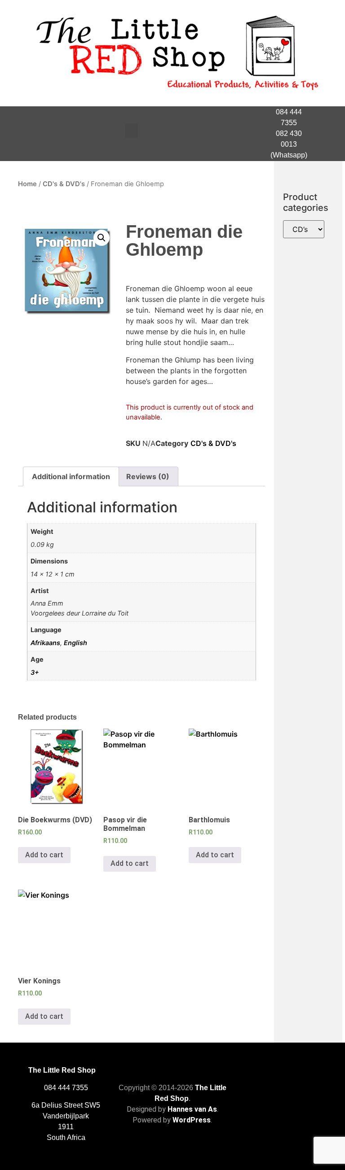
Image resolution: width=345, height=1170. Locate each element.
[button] (131, 130)
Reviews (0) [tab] (147, 476)
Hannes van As (192, 1109)
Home (27, 184)
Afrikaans (45, 642)
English (75, 642)
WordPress (191, 1120)
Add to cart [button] (44, 855)
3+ (35, 672)
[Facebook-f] (326, 133)
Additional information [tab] (71, 476)
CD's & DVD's (64, 184)
